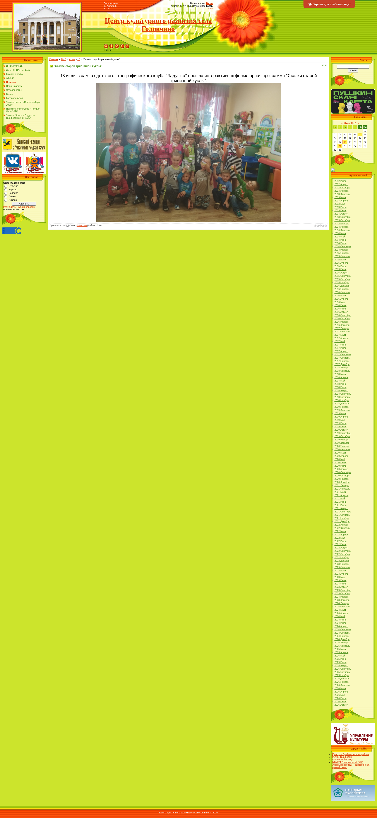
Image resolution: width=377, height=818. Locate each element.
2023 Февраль (342, 567)
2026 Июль (340, 701)
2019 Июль (340, 426)
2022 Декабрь (342, 560)
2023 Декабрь (342, 600)
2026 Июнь (340, 698)
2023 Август (341, 587)
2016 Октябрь (342, 318)
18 (78, 59)
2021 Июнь (340, 501)
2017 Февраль (342, 331)
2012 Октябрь (342, 187)
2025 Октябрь (342, 672)
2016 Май (339, 302)
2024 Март (340, 609)
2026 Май (339, 695)
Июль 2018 (350, 123)
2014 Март (340, 233)
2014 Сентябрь (342, 246)
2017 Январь (341, 328)
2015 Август (341, 272)
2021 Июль (340, 505)
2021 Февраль (342, 488)
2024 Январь (341, 603)
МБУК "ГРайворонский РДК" (347, 762)
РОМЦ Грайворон (342, 757)
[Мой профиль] (111, 45)
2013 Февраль (342, 194)
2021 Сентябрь (342, 511)
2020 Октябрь (342, 475)
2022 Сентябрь (342, 551)
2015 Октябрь (342, 279)
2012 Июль (340, 181)
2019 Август (341, 429)
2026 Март (340, 688)
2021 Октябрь (342, 515)
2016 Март (340, 295)
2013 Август (341, 213)
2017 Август (341, 351)
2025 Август (341, 665)
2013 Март (340, 197)
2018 (63, 59)
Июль (72, 59)
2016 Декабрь (342, 325)
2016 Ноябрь (341, 321)
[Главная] (106, 45)
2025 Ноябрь (341, 675)
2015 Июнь (340, 266)
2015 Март (340, 259)
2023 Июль (340, 583)
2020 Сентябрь (342, 472)
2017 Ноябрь (341, 361)
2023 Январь (341, 564)
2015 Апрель (341, 262)
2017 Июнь (340, 344)
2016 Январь (341, 289)
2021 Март (340, 492)
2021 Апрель (341, 495)
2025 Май (339, 655)
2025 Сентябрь (342, 668)
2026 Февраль (342, 685)
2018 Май (339, 380)
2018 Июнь (340, 384)
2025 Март (340, 649)
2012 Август (341, 184)
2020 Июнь (340, 462)
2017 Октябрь (342, 357)
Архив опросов (26, 207)
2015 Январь (341, 253)
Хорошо (13, 189)
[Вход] (127, 45)
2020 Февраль (342, 449)
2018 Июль (340, 387)
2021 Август (341, 508)
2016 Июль (340, 308)
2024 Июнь (340, 619)
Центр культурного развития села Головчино (158, 25)
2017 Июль (340, 348)
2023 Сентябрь (342, 590)
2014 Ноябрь (341, 249)
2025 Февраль (342, 645)
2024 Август (341, 626)
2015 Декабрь (342, 285)
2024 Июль (340, 623)
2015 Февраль (342, 256)
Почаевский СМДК (342, 759)
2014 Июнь (340, 240)
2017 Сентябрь (342, 354)
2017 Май (339, 341)
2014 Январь (341, 226)
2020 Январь (341, 446)
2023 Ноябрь (341, 596)
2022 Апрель (341, 534)
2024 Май (339, 616)
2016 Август (341, 312)
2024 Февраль (342, 606)
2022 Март (340, 531)
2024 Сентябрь (342, 629)
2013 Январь (341, 190)
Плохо (12, 196)
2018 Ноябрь (341, 400)
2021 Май (339, 498)
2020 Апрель (341, 456)
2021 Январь (341, 485)
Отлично (13, 186)
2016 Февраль (342, 292)
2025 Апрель (341, 652)
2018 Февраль (342, 370)
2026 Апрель (341, 691)
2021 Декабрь (342, 521)
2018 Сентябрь (342, 393)
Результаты (9, 207)
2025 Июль (340, 662)
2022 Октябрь (342, 554)
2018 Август (341, 390)
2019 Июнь (340, 423)
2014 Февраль (342, 230)
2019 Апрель (341, 416)
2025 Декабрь (342, 678)
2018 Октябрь (342, 397)
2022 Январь (341, 524)
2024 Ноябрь (341, 636)
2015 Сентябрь (342, 276)
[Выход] (122, 45)
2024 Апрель (341, 613)
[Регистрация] (117, 45)
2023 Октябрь (342, 593)
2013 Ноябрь (341, 223)
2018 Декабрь (342, 403)
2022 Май (339, 537)
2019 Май (339, 420)
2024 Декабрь (342, 639)
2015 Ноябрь (341, 282)
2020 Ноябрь (341, 479)
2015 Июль (340, 269)
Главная (53, 59)
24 (340, 146)
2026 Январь (341, 682)
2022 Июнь (340, 541)
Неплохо (13, 193)
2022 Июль (340, 544)
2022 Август (341, 547)
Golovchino (82, 225)
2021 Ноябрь (341, 518)
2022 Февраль (342, 528)
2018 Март (340, 374)
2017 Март (340, 334)
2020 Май (339, 459)
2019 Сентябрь (342, 433)
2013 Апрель (341, 200)
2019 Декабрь (342, 443)
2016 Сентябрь (342, 315)
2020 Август (341, 469)
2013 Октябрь (342, 220)
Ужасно (13, 200)
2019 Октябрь (342, 436)
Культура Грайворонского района (350, 754)
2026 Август (341, 704)
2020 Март (340, 452)
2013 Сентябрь (342, 217)
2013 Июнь (340, 207)
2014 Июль (340, 243)
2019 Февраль (342, 410)
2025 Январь (341, 642)
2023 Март (340, 570)
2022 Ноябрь (341, 557)
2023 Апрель (341, 573)
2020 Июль (340, 465)
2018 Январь (341, 367)
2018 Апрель (341, 377)
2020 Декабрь (342, 482)
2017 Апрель (341, 338)
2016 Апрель (341, 298)
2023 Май (339, 577)
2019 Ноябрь (341, 439)
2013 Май (339, 204)
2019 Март (340, 413)
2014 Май (339, 236)
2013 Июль (340, 210)
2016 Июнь (340, 305)
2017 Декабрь (342, 364)
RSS (210, 8)
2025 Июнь (340, 659)
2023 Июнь (340, 580)
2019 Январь (341, 407)
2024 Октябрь (342, 632)
